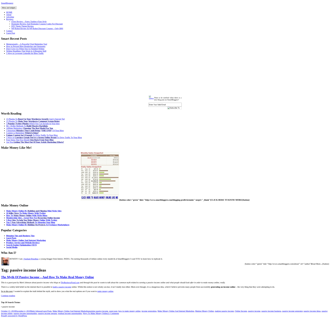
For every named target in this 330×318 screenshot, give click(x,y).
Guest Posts (11, 238)
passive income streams (47, 313)
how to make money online (129, 311)
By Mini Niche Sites (33, 211)
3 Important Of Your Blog (35, 130)
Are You (35, 142)
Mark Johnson (36, 311)
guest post (113, 311)
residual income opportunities (70, 313)
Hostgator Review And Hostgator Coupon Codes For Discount (37, 24)
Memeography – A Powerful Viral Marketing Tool (26, 44)
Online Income (241, 311)
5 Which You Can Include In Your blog (33, 124)
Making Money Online (204, 311)
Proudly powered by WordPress (14, 316)
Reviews (9, 19)
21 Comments (113, 313)
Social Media (11, 247)
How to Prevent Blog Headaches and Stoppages (25, 46)
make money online (105, 291)
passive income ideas (312, 311)
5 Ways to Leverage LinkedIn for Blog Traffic (25, 53)
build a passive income (62, 287)
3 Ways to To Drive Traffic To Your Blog (44, 137)
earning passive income (98, 311)
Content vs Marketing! (22, 133)
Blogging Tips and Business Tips (20, 236)
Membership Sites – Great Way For (33, 218)
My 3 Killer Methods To (27, 126)
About (8, 15)
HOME (9, 12)
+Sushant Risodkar (30, 259)
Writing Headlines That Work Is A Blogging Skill (26, 51)
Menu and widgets (9, 8)
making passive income (224, 311)
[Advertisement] (78, 75)
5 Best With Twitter (31, 220)
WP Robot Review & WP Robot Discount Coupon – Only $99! (37, 28)
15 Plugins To (33, 121)
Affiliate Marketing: (29, 128)
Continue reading (8, 296)
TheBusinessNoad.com (70, 282)
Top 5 (30, 222)
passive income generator (292, 311)
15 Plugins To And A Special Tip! (35, 119)
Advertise (10, 17)
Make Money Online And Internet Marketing (26, 240)
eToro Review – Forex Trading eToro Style (29, 21)
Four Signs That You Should (29, 140)
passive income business (271, 311)
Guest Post (10, 33)
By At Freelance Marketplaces (37, 225)
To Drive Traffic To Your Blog (32, 135)
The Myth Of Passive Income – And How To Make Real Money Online (47, 277)
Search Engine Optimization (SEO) (21, 245)
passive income (254, 311)
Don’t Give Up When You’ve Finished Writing (25, 49)
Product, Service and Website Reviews (23, 243)
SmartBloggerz (7, 3)
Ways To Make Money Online (95, 313)
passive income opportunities (25, 313)
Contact (9, 31)
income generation (149, 311)
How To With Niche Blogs (26, 215)
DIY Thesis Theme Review (22, 26)
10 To (26, 213)
